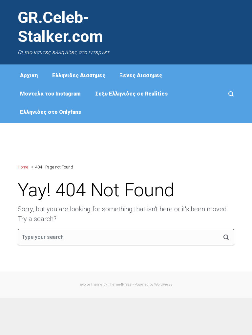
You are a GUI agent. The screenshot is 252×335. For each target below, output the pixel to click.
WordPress (163, 284)
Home (23, 167)
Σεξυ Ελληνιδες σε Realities (131, 94)
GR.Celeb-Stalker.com (60, 27)
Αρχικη (29, 75)
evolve (85, 284)
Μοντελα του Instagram (50, 94)
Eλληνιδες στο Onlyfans (50, 112)
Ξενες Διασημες (141, 75)
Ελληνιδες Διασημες (78, 75)
